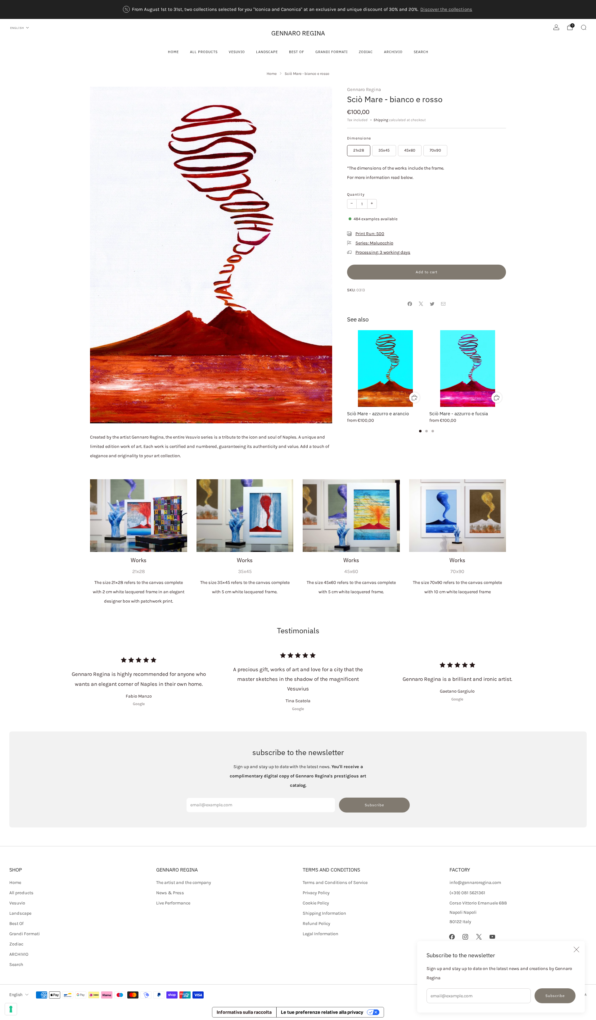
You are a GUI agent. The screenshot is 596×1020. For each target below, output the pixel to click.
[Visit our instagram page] (465, 937)
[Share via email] (443, 303)
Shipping (380, 120)
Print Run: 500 (369, 233)
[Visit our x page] (478, 937)
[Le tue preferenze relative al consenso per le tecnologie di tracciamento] (11, 1009)
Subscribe (555, 995)
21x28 (358, 150)
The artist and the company (183, 882)
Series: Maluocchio (374, 243)
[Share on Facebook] (409, 303)
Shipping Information (324, 913)
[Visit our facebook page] (452, 937)
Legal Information (320, 933)
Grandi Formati (331, 52)
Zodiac (366, 52)
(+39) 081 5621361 (467, 892)
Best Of (296, 52)
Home (173, 52)
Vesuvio (237, 52)
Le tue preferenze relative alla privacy (322, 1012)
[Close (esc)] (576, 949)
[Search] (583, 27)
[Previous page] (347, 368)
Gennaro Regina (364, 89)
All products (204, 52)
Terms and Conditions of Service (335, 882)
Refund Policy (316, 923)
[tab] (420, 431)
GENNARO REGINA (298, 33)
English (17, 28)
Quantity (356, 194)
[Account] (556, 27)
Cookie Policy (316, 903)
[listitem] (298, 9)
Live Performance (173, 903)
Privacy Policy (316, 892)
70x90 (435, 150)
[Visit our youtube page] (492, 937)
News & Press (170, 892)
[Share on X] (421, 303)
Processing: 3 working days (382, 252)
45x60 (409, 150)
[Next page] (505, 368)
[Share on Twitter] (432, 303)
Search (421, 52)
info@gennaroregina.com (475, 882)
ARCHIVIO (393, 52)
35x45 (384, 150)
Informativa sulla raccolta (244, 1012)
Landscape (267, 52)
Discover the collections (446, 9)
